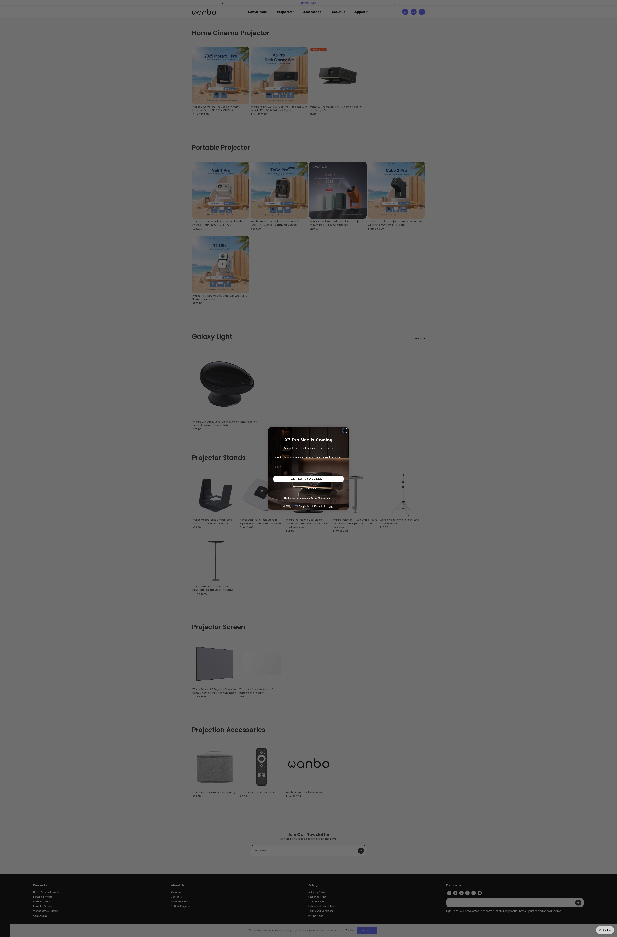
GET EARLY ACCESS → (308, 479)
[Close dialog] (344, 430)
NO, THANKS (308, 488)
